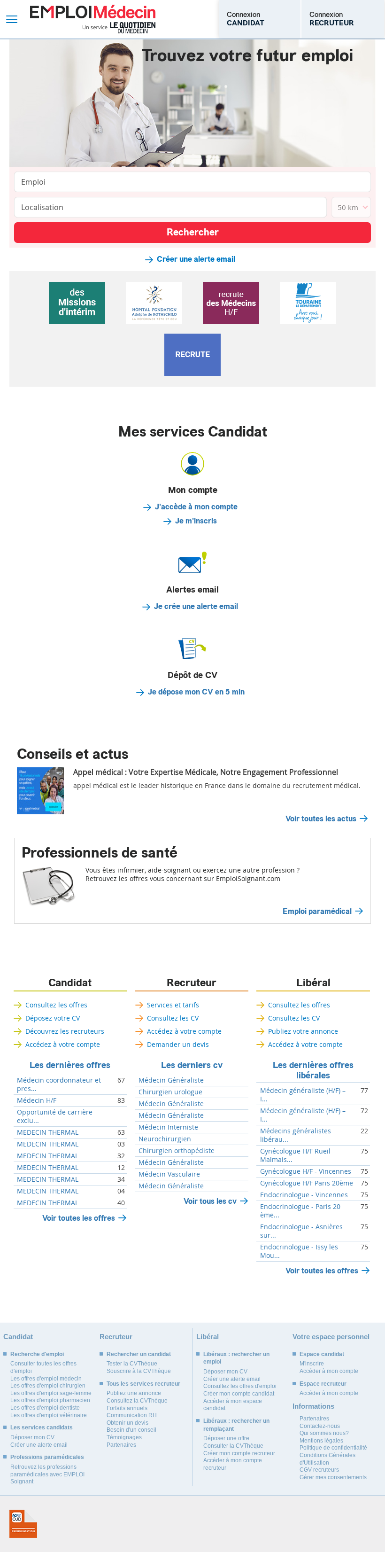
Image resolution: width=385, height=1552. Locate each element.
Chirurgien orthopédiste (177, 1150)
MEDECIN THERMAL (47, 1132)
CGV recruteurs (319, 1469)
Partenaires (121, 1445)
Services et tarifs (173, 1004)
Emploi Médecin (92, 19)
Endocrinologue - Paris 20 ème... (300, 1210)
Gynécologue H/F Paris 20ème (306, 1183)
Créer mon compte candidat (238, 1393)
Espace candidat (322, 1354)
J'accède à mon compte (196, 507)
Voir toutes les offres (78, 1218)
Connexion (245, 18)
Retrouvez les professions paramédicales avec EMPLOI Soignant (47, 1474)
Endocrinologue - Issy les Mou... (299, 1251)
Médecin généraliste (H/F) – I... (303, 1094)
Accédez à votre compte (62, 1044)
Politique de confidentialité (333, 1447)
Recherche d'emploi (37, 1354)
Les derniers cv (192, 1065)
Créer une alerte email (196, 259)
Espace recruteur (323, 1383)
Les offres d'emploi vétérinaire (48, 1415)
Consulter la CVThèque (233, 1446)
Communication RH (132, 1415)
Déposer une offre (226, 1438)
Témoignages (124, 1437)
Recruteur (191, 983)
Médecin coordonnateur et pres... (59, 1084)
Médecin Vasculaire (169, 1174)
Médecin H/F (36, 1100)
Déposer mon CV (32, 1437)
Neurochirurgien (165, 1139)
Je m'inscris (196, 521)
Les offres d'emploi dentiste (45, 1407)
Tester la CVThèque (132, 1363)
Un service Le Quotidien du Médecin (119, 27)
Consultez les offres (56, 1004)
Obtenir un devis (127, 1422)
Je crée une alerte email (196, 606)
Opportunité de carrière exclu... (54, 1116)
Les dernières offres (70, 1065)
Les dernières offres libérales (313, 1070)
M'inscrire (312, 1363)
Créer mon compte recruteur (239, 1453)
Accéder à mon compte (329, 1371)
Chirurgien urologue (170, 1092)
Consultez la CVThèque (137, 1400)
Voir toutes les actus (320, 819)
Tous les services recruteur (143, 1383)
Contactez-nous (320, 1426)
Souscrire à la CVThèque (139, 1371)
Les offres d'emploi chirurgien (47, 1385)
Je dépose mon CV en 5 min (196, 692)
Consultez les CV (173, 1018)
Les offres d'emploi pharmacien (50, 1400)
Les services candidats (41, 1427)
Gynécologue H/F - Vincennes (305, 1171)
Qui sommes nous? (324, 1433)
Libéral (313, 983)
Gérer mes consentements (333, 1477)
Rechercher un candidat (139, 1354)
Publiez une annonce (134, 1393)
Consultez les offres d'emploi (240, 1386)
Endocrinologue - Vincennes (304, 1195)
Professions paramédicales (47, 1457)
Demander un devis (178, 1044)
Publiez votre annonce (303, 1031)
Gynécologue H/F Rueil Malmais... (295, 1155)
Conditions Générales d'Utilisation (327, 1459)
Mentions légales (321, 1440)
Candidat (70, 983)
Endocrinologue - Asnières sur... (301, 1231)
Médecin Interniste (168, 1127)
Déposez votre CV (52, 1018)
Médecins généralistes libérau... (295, 1135)
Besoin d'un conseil (131, 1430)
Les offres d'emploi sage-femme (51, 1393)
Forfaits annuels (127, 1408)
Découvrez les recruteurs (64, 1031)
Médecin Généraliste (171, 1080)
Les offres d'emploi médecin (46, 1378)
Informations (313, 1406)
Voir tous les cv (210, 1201)
